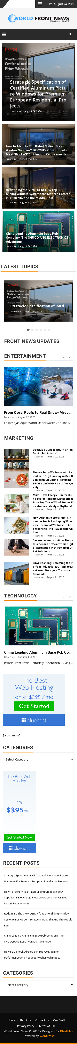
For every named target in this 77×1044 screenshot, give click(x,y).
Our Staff (59, 1020)
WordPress (47, 1036)
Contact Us (42, 1020)
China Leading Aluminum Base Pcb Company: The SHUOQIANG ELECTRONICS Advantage (33, 938)
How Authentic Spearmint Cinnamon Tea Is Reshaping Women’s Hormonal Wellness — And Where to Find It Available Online (53, 525)
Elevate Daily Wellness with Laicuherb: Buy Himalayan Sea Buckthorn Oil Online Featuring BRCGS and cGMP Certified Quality (53, 480)
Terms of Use (47, 1026)
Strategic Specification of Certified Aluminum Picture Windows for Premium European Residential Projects (36, 878)
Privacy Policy (25, 1026)
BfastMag (66, 1031)
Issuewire (9, 417)
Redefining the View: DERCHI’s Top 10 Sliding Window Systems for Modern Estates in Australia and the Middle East (38, 919)
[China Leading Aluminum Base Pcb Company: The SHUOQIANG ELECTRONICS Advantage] (38, 626)
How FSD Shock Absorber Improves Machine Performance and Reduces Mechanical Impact (32, 954)
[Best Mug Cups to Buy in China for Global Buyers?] (16, 460)
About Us (25, 1020)
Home (11, 1020)
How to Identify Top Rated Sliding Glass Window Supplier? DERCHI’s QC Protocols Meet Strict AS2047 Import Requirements (35, 897)
